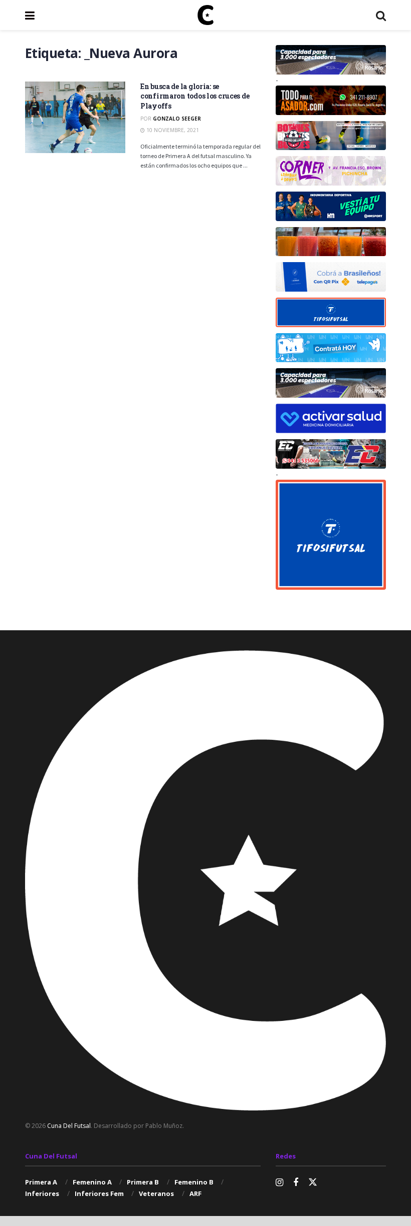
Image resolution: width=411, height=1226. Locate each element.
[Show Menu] (30, 15)
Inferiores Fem (99, 1193)
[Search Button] (381, 15)
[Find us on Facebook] (295, 1182)
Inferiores (42, 1193)
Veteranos (156, 1193)
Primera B (143, 1181)
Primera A (41, 1181)
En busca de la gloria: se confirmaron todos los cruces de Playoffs (194, 96)
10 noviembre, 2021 (172, 130)
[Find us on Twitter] (312, 1182)
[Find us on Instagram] (279, 1182)
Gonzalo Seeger (177, 118)
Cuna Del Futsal (69, 1125)
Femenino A (92, 1181)
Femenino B (194, 1181)
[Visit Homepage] (205, 15)
